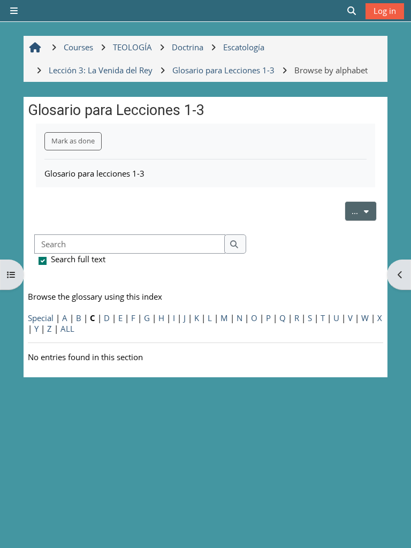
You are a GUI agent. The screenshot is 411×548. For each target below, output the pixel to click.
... (364, 210)
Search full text (78, 259)
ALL (67, 328)
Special (41, 318)
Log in (385, 10)
